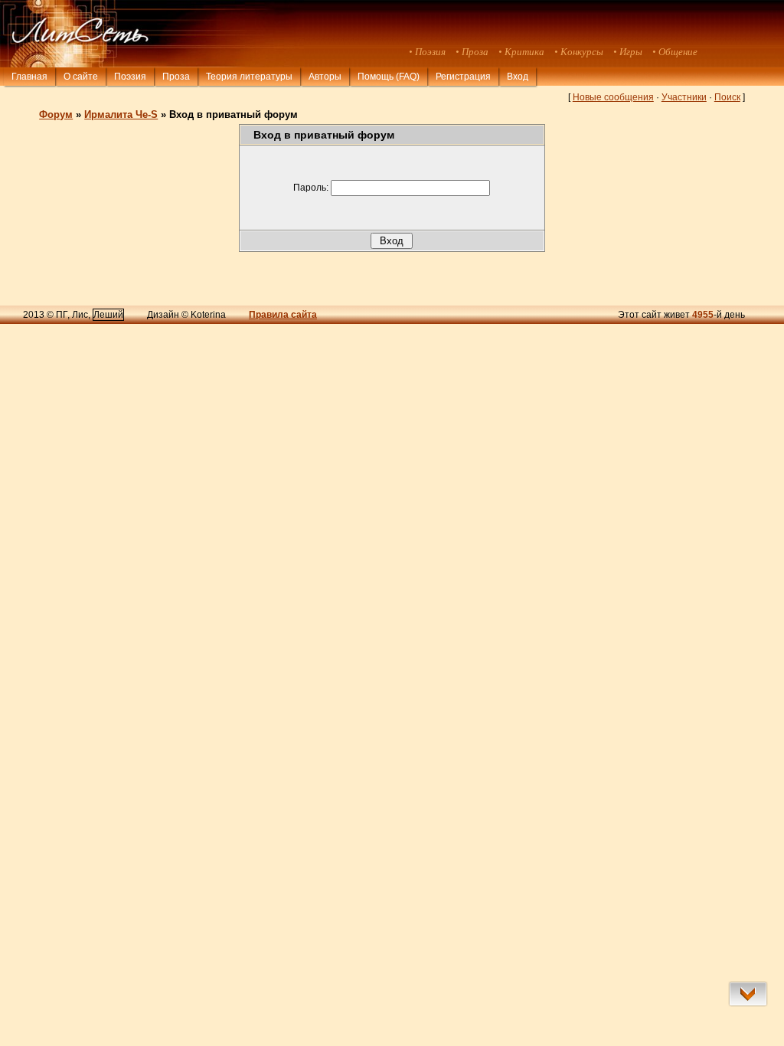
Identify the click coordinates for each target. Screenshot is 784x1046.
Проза (176, 76)
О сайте (81, 76)
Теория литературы (249, 76)
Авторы (325, 76)
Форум (56, 114)
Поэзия (130, 76)
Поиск (727, 97)
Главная (29, 76)
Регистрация (463, 76)
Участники (684, 97)
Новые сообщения (613, 97)
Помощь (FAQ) (389, 76)
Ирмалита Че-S (121, 114)
